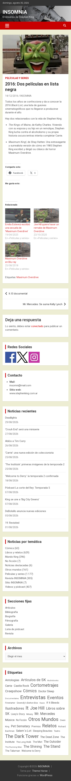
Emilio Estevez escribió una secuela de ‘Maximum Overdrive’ (17, 228)
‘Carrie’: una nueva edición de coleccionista (29, 452)
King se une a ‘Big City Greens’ (22, 499)
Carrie (8, 685)
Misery (29, 714)
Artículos (10, 607)
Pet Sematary (20, 726)
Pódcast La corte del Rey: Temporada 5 (27, 487)
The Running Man (13, 747)
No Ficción (21, 720)
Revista (9, 633)
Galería (9, 624)
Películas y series (17, 78)
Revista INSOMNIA (15, 578)
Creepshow (13, 691)
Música (9, 720)
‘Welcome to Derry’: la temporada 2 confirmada (31, 476)
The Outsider (52, 741)
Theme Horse (40, 770)
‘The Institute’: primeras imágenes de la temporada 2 (34, 464)
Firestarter (10, 703)
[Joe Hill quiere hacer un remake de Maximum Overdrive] (46, 215)
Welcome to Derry (31, 750)
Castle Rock (21, 685)
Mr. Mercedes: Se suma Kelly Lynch (42, 304)
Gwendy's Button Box (27, 703)
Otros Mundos (43, 719)
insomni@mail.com (20, 385)
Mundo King (11, 556)
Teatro (57, 731)
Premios (36, 726)
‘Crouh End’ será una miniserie (22, 429)
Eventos (55, 697)
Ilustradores (14, 708)
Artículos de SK (33, 680)
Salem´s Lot (23, 730)
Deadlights (11, 417)
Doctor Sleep (46, 691)
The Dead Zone (49, 737)
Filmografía (11, 620)
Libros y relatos (14, 552)
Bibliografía (11, 612)
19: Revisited (12, 522)
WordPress (46, 775)
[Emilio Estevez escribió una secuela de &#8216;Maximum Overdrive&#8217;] (17, 215)
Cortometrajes (44, 685)
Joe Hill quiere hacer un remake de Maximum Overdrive (46, 228)
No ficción (11, 561)
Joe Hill (37, 708)
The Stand (51, 746)
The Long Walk (23, 742)
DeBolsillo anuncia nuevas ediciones (25, 511)
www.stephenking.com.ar (23, 393)
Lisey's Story (18, 714)
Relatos (49, 725)
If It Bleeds (52, 702)
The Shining (32, 746)
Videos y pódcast (15, 586)
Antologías (12, 680)
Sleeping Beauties (42, 730)
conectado (37, 326)
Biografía (10, 616)
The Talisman (12, 750)
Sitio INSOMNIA (14, 582)
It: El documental (18, 293)
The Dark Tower (22, 736)
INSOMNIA (15, 12)
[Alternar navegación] (7, 26)
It (27, 708)
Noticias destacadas (16, 565)
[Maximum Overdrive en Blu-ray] (17, 249)
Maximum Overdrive (28, 277)
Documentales (12, 698)
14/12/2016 (11, 95)
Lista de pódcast (14, 629)
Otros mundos (13, 569)
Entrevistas (33, 697)
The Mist (37, 741)
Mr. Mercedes (44, 714)
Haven (42, 703)
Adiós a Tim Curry (15, 441)
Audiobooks (52, 680)
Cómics (9, 548)
